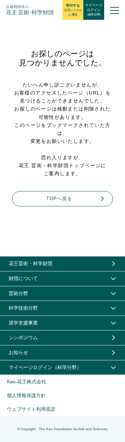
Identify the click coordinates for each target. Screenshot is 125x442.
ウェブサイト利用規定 (31, 409)
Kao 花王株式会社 (26, 381)
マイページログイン (93, 9)
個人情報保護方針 (26, 395)
